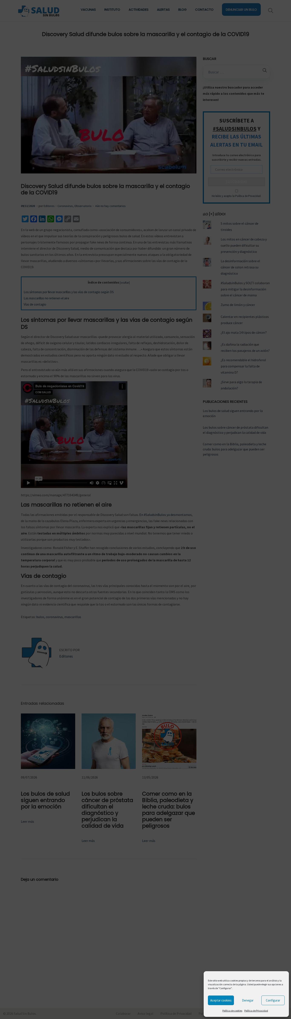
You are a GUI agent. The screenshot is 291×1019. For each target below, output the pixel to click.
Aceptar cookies (221, 1000)
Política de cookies (232, 1010)
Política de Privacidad (256, 1010)
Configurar (273, 1000)
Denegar (248, 1000)
